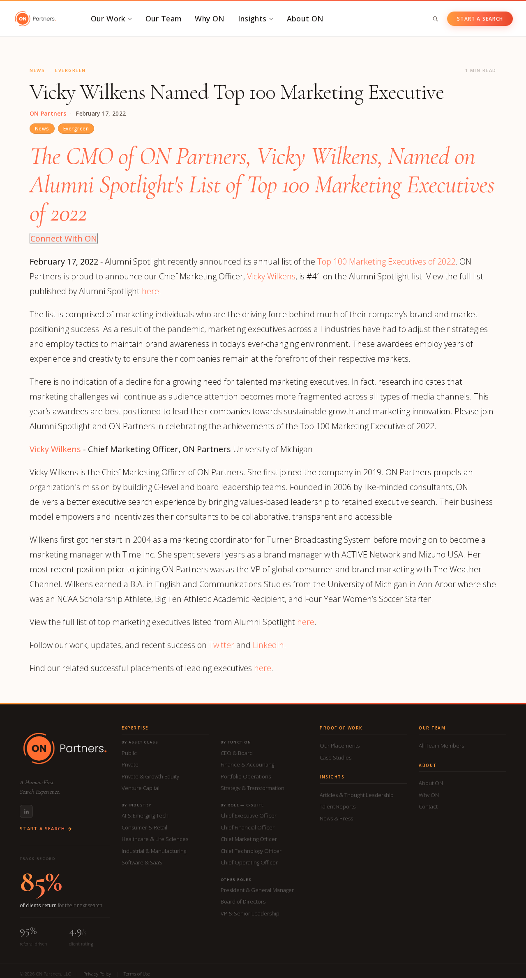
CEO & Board (237, 753)
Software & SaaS (142, 862)
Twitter (221, 644)
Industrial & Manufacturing (154, 851)
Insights (252, 18)
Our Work (108, 18)
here (150, 291)
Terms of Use (137, 974)
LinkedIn (268, 644)
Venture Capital (140, 788)
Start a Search (480, 18)
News (42, 128)
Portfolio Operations (246, 776)
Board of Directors (243, 901)
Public (129, 753)
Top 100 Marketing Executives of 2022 (386, 261)
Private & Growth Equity (150, 776)
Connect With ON (63, 238)
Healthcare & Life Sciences (155, 839)
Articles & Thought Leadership (357, 795)
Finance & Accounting (247, 764)
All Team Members (441, 745)
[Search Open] (435, 19)
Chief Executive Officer (249, 815)
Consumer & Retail (144, 827)
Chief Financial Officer (248, 827)
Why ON (209, 18)
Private (130, 764)
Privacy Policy (97, 974)
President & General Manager (257, 890)
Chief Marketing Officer (249, 839)
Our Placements (340, 745)
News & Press (336, 818)
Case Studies (335, 757)
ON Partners (48, 113)
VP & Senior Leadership (250, 913)
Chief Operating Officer (249, 862)
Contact (428, 806)
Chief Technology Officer (251, 851)
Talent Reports (337, 806)
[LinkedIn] (26, 811)
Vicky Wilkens (271, 276)
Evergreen (76, 128)
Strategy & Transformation (252, 788)
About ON (305, 18)
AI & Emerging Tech (145, 815)
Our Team (163, 18)
